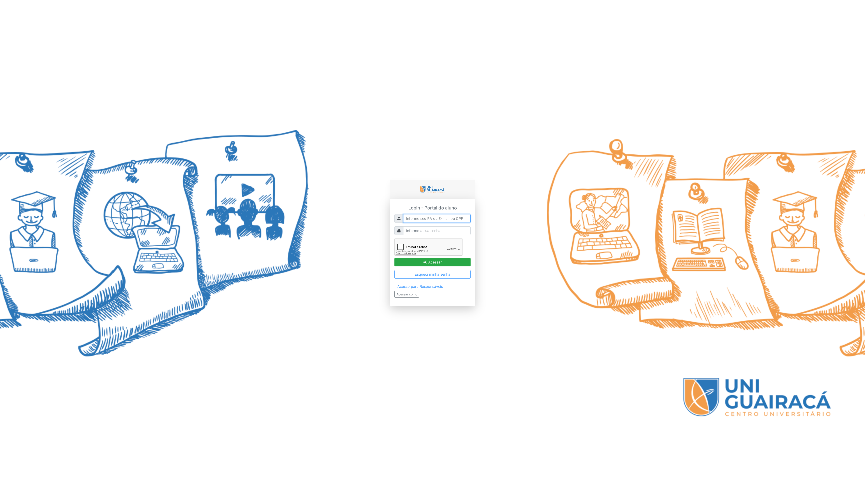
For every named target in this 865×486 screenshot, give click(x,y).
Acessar (434, 262)
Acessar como (406, 294)
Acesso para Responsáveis (420, 286)
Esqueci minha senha (432, 274)
